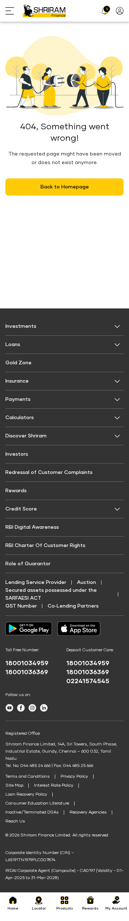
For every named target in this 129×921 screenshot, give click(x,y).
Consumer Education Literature (37, 803)
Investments (20, 326)
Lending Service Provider (35, 582)
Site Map (14, 785)
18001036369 (26, 672)
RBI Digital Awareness (32, 527)
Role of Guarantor (28, 563)
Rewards (16, 490)
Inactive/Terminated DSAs (32, 812)
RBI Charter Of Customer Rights (45, 545)
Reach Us (15, 821)
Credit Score (21, 509)
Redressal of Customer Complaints (48, 472)
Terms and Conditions (27, 776)
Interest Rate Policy (53, 785)
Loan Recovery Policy (26, 794)
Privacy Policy (74, 776)
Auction (86, 582)
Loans (12, 344)
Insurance (17, 381)
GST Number (21, 606)
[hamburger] (14, 11)
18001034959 (26, 663)
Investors (16, 454)
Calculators (19, 417)
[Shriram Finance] (44, 11)
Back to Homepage (64, 187)
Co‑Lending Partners (73, 606)
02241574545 (87, 681)
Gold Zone (18, 362)
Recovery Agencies (88, 812)
